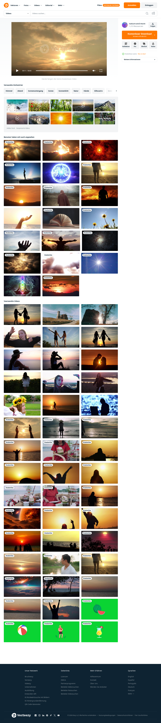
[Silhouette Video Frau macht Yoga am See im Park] (22, 173)
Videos (37, 5)
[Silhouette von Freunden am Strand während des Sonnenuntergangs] (22, 541)
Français (131, 690)
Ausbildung (29, 690)
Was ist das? (142, 54)
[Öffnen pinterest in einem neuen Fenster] (47, 715)
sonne (50, 91)
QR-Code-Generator (33, 704)
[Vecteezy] (6, 5)
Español (131, 680)
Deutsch (131, 687)
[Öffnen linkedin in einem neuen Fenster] (43, 715)
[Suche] (147, 13)
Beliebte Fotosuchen (69, 690)
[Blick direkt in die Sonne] (99, 263)
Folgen (152, 26)
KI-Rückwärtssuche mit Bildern (37, 697)
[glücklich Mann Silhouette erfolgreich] (61, 609)
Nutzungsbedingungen (107, 715)
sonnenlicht (63, 91)
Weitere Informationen (132, 59)
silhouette (98, 91)
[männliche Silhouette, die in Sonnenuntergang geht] (99, 195)
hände (86, 91)
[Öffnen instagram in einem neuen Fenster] (39, 715)
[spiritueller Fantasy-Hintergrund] (99, 150)
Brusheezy (29, 676)
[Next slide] (114, 91)
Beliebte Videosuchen (69, 694)
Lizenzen (64, 676)
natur (76, 91)
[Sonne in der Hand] (22, 218)
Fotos (26, 5)
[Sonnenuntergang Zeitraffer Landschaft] (99, 541)
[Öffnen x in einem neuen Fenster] (55, 715)
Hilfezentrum (95, 676)
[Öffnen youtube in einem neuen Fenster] (58, 715)
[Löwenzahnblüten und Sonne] (99, 218)
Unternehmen (30, 687)
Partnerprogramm (68, 683)
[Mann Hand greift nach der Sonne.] (22, 241)
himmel (9, 91)
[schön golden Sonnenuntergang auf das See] (99, 586)
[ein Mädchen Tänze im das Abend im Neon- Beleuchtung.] (61, 382)
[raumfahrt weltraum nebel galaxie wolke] (100, 241)
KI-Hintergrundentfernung (35, 701)
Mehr (60, 5)
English (131, 676)
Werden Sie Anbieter (98, 687)
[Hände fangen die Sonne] (22, 428)
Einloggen (149, 5)
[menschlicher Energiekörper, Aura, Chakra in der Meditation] (22, 286)
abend (20, 91)
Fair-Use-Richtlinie (141, 715)
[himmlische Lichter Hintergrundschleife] (22, 263)
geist (110, 91)
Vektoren (14, 5)
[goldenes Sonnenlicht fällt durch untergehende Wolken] (22, 150)
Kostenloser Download (140, 34)
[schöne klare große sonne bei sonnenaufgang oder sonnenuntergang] (60, 286)
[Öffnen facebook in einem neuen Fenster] (36, 715)
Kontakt (93, 680)
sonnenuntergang (35, 91)
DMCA (63, 680)
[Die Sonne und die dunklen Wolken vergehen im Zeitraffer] (61, 150)
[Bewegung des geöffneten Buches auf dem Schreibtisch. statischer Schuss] (61, 218)
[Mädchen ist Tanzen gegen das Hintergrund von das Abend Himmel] (22, 337)
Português (132, 683)
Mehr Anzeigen (105, 118)
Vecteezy (28, 680)
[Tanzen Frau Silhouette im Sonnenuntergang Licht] (22, 450)
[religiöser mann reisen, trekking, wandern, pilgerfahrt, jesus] (61, 195)
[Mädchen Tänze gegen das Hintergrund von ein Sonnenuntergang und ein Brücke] (99, 382)
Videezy (28, 683)
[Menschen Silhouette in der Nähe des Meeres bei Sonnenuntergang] (61, 541)
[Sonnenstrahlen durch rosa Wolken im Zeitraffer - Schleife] (61, 263)
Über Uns (94, 683)
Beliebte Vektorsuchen (70, 687)
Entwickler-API (30, 694)
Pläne (99, 5)
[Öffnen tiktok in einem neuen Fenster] (51, 715)
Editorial (48, 5)
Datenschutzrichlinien (125, 715)
